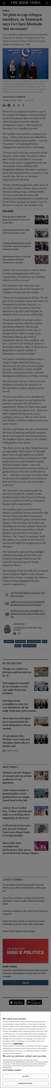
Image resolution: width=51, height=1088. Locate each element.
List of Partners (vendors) (12, 1070)
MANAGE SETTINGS (25, 1083)
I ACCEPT (25, 1076)
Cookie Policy (18, 1044)
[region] (25, 1049)
